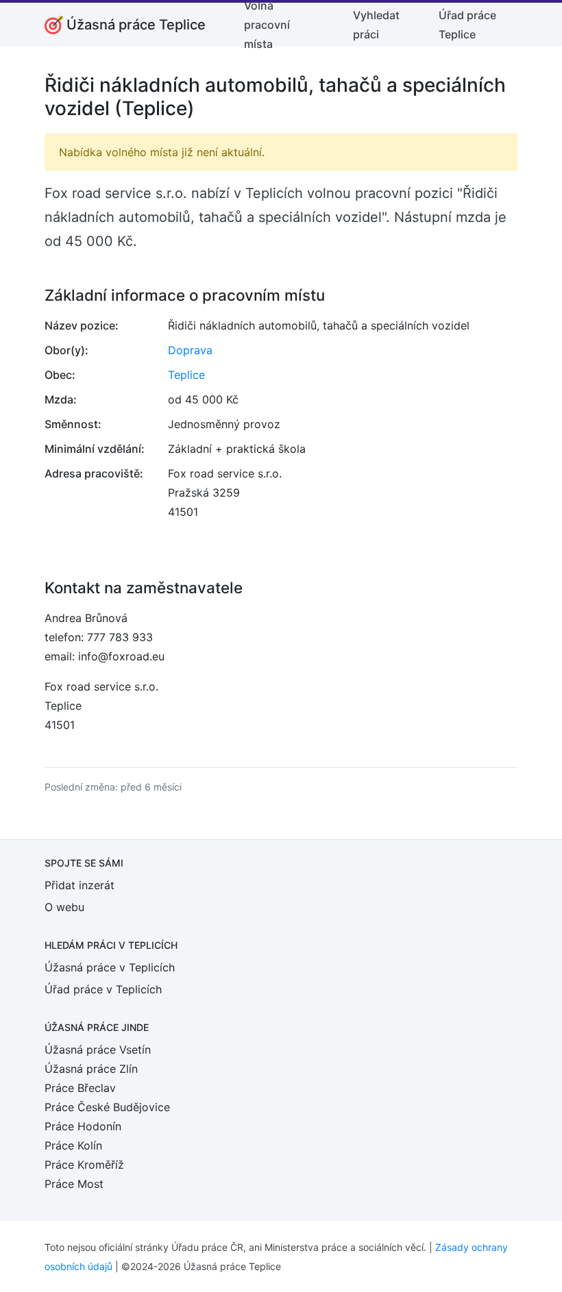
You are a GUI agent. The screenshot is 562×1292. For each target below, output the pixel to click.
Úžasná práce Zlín (91, 1069)
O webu (64, 907)
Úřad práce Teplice (467, 24)
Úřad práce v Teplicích (103, 989)
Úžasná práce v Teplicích (110, 967)
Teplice (186, 375)
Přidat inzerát (79, 885)
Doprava (190, 350)
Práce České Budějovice (107, 1107)
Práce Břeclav (80, 1088)
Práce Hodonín (83, 1126)
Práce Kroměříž (84, 1164)
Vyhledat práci (376, 24)
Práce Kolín (73, 1145)
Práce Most (74, 1184)
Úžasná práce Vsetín (98, 1049)
